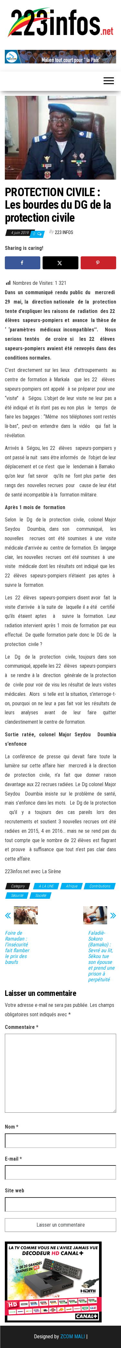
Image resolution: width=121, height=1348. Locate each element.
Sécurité (17, 895)
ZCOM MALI (72, 1336)
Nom (11, 1127)
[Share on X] (60, 262)
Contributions (99, 886)
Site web (14, 1190)
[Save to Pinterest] (98, 262)
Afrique (71, 886)
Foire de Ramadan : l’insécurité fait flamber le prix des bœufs (17, 947)
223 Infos (64, 232)
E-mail (13, 1159)
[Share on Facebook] (22, 262)
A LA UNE (46, 886)
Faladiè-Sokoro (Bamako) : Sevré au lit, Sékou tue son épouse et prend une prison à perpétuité (101, 956)
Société (40, 895)
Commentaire (21, 1027)
